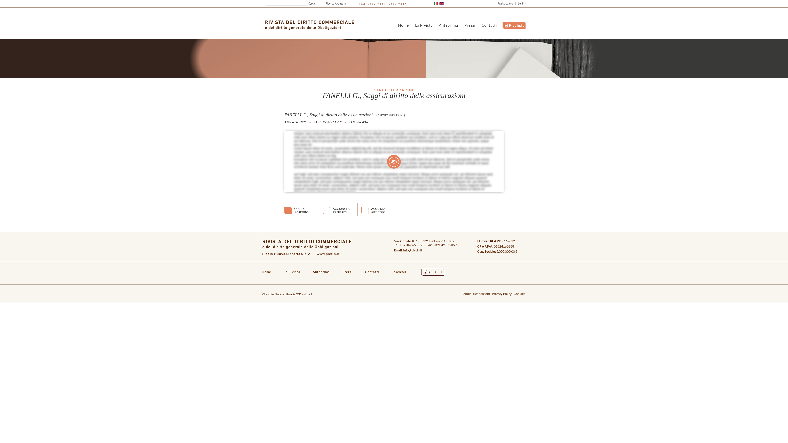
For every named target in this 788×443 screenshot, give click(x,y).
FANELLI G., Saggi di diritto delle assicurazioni (328, 114)
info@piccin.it (412, 250)
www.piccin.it (328, 254)
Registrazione (505, 3)
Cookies (519, 294)
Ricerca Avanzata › (336, 3)
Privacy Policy (502, 294)
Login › (522, 3)
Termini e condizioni (476, 294)
